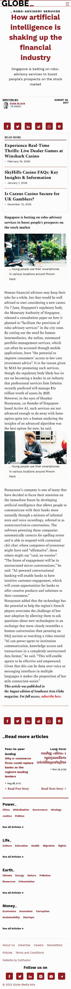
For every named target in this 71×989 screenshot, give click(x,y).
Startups (28, 917)
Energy (19, 875)
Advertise (24, 945)
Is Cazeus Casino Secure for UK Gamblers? (32, 196)
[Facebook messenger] (59, 126)
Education (21, 845)
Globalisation (21, 809)
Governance (40, 809)
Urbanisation (27, 881)
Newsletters (54, 945)
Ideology (56, 809)
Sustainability (11, 917)
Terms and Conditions (30, 952)
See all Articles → (13, 826)
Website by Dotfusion (17, 960)
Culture (7, 845)
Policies (7, 952)
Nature (31, 875)
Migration (49, 845)
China (6, 809)
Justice (7, 815)
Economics (9, 911)
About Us (9, 945)
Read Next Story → (53, 789)
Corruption (43, 911)
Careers (39, 945)
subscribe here (51, 696)
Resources (9, 881)
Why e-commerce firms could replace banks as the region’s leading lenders (19, 762)
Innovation (26, 911)
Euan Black (17, 103)
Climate (7, 875)
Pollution (45, 875)
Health (35, 845)
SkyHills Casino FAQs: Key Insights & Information (31, 175)
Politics (19, 815)
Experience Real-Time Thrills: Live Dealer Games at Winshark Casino (34, 151)
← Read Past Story (17, 789)
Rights (62, 845)
